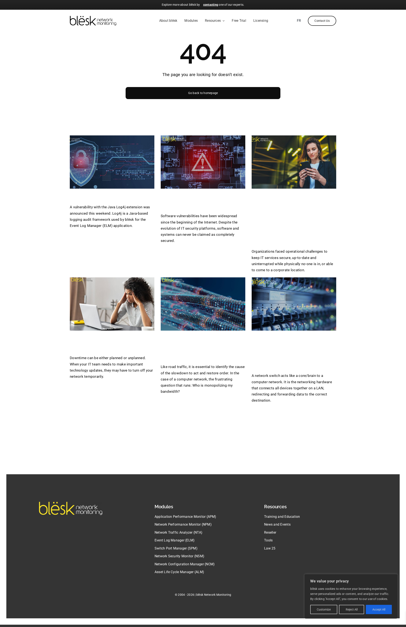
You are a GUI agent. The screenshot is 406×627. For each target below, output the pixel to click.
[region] (351, 596)
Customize (324, 609)
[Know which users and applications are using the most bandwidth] (203, 304)
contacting (210, 4)
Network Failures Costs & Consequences (111, 342)
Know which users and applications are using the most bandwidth (198, 347)
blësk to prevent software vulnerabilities (199, 200)
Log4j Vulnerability (101, 196)
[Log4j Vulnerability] (112, 162)
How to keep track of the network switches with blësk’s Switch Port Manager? (292, 351)
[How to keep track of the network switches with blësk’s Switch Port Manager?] (294, 304)
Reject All (352, 609)
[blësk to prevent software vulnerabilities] (203, 162)
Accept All (378, 609)
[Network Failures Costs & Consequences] (112, 304)
